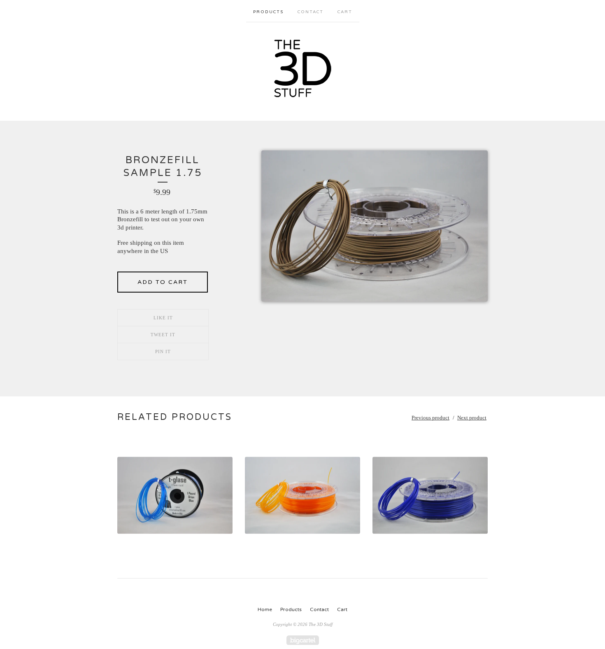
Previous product (430, 418)
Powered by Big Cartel (302, 640)
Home (265, 609)
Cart (344, 11)
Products (268, 11)
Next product (471, 418)
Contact (310, 11)
